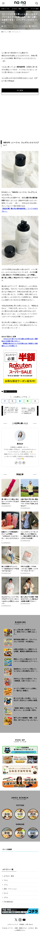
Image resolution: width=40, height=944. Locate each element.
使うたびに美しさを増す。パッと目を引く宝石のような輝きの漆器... (26, 699)
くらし (6, 884)
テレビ (6, 893)
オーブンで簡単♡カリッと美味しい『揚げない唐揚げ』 (25, 689)
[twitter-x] (20, 462)
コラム (6, 897)
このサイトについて (12, 924)
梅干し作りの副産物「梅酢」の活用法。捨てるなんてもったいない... (26, 719)
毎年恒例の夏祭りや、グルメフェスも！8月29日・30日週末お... (25, 640)
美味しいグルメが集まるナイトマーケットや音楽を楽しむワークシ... (26, 660)
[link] (16, 462)
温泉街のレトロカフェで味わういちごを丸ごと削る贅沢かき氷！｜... (26, 670)
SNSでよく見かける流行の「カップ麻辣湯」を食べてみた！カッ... (25, 680)
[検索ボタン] (36, 3)
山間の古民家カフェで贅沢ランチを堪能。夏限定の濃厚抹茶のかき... (26, 650)
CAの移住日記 (8, 902)
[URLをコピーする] (35, 401)
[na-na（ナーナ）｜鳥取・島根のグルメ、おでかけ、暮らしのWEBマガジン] (20, 3)
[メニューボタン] (3, 3)
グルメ (6, 880)
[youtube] (24, 920)
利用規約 (21, 924)
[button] (5, 401)
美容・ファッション (9, 26)
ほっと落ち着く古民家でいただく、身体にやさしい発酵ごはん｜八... (25, 632)
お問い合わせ (29, 924)
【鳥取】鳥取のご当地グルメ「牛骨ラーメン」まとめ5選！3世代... (25, 709)
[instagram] (23, 462)
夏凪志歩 (20, 444)
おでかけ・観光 (9, 876)
